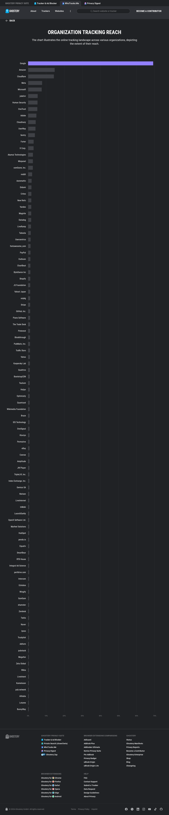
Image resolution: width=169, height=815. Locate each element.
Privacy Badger (90, 758)
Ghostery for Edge (50, 793)
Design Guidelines (91, 793)
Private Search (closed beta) (56, 743)
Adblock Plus (89, 743)
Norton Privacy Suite (92, 751)
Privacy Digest (93, 3)
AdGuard (87, 740)
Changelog (130, 766)
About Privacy (89, 796)
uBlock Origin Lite (91, 766)
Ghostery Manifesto (134, 743)
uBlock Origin (89, 762)
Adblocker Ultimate (92, 747)
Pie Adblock (89, 755)
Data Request (89, 789)
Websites (59, 11)
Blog (128, 762)
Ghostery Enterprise (134, 755)
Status (129, 740)
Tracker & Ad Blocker (47, 3)
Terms (73, 809)
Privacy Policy (83, 809)
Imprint (94, 809)
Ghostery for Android (51, 796)
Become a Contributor (148, 11)
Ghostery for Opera (50, 789)
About (33, 11)
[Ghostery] (12, 11)
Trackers (45, 11)
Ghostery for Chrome (51, 778)
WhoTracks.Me (72, 3)
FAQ (85, 778)
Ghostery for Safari (50, 785)
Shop (128, 758)
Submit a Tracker (91, 785)
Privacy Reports (133, 747)
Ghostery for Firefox (51, 782)
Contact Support (90, 782)
